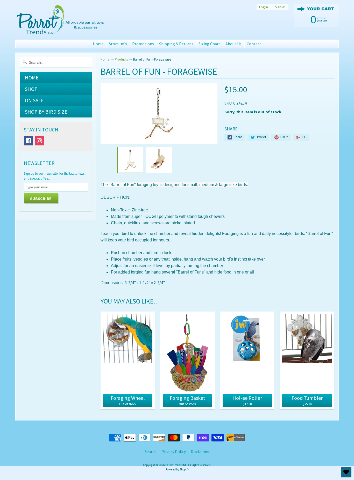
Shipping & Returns (176, 43)
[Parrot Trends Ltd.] (60, 19)
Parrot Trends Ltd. (176, 465)
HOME (32, 77)
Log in (263, 7)
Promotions (143, 43)
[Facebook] (28, 140)
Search (151, 451)
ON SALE (34, 100)
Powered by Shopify (177, 469)
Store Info (118, 43)
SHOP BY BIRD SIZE (46, 111)
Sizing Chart (209, 43)
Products (121, 59)
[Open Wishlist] (346, 472)
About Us (233, 43)
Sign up (280, 7)
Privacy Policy (173, 451)
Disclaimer (200, 451)
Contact (254, 43)
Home (98, 43)
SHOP (31, 89)
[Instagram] (39, 140)
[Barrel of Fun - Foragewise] (130, 160)
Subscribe (41, 198)
